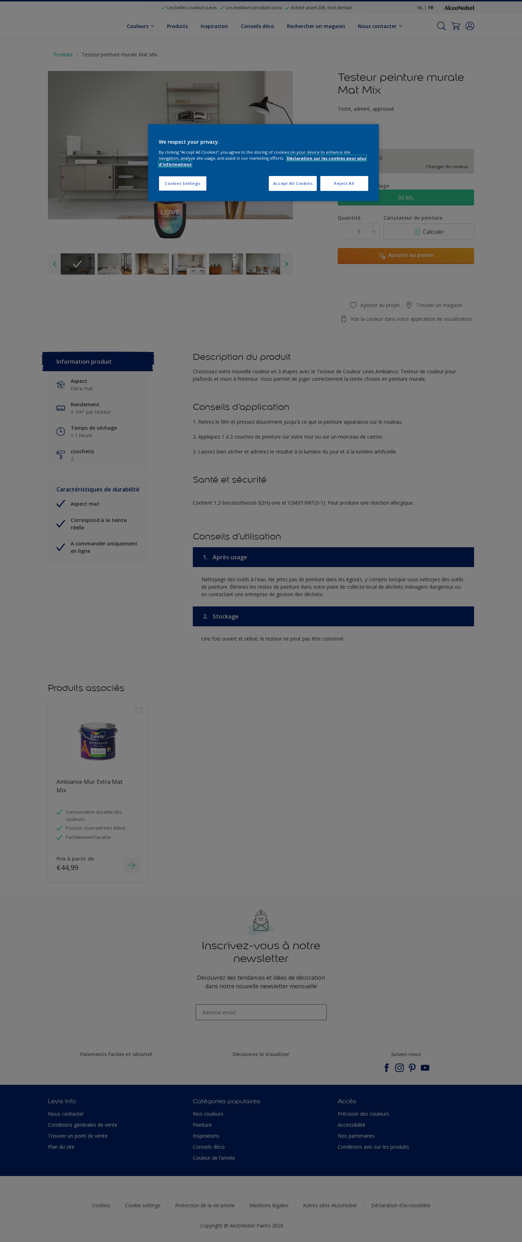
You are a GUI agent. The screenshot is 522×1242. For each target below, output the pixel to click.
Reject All (344, 183)
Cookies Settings (183, 183)
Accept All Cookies (292, 183)
